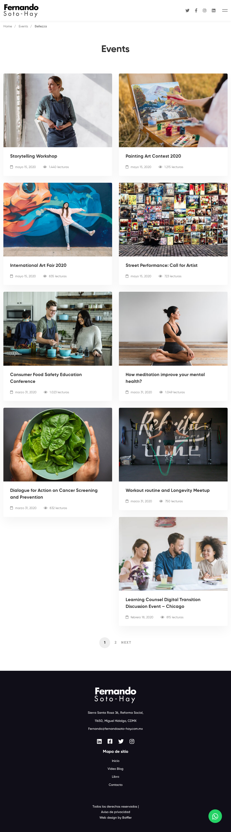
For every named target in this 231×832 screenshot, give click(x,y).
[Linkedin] (214, 10)
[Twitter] (187, 10)
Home (7, 26)
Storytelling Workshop (33, 156)
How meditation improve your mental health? (165, 378)
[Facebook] (196, 10)
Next (126, 643)
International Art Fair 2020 (38, 265)
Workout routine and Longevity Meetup (168, 490)
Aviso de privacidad (115, 812)
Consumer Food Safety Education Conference (46, 378)
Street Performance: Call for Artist (162, 265)
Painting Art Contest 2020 (153, 156)
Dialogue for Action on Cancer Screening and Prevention (54, 494)
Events (23, 26)
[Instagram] (205, 10)
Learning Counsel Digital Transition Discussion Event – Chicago (163, 603)
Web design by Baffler (115, 817)
